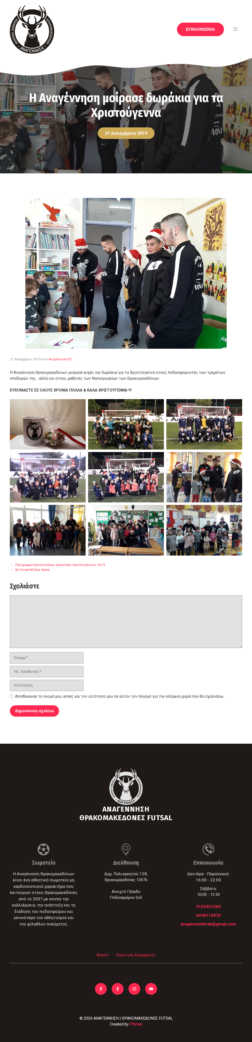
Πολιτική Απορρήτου (136, 954)
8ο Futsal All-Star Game (32, 570)
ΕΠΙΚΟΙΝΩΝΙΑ (200, 29)
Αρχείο (102, 954)
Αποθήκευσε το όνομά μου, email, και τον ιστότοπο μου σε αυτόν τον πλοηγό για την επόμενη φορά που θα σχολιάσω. (119, 696)
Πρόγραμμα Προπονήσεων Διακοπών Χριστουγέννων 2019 (60, 565)
